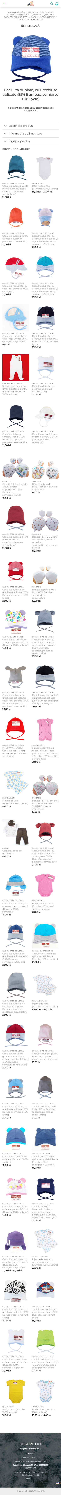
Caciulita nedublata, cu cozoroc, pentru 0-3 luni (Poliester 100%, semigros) (45, 438)
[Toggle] (5, 126)
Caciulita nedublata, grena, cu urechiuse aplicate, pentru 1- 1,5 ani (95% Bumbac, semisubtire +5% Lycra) (15, 1059)
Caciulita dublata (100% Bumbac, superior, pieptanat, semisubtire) (15, 239)
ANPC (28, 1478)
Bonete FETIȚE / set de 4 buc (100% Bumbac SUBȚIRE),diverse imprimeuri (45, 804)
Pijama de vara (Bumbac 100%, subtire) (15, 802)
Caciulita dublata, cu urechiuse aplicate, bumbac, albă (43, 389)
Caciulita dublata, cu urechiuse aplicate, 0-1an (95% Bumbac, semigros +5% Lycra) (15, 957)
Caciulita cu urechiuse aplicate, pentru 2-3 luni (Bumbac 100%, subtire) (15, 642)
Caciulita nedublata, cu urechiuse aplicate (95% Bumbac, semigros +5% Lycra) (15, 1313)
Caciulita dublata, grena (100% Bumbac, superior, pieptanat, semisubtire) (15, 541)
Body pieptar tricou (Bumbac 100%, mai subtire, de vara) (43, 906)
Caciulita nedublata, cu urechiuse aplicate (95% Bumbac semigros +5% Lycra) (15, 1110)
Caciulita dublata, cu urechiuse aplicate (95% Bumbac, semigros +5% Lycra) (45, 340)
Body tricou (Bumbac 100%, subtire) (14, 1410)
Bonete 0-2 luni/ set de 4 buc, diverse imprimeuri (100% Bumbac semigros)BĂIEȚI (14, 489)
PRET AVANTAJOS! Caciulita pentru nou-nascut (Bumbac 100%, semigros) (14, 752)
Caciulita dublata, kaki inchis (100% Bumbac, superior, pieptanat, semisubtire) (44, 1110)
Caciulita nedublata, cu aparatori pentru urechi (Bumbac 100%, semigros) (15, 907)
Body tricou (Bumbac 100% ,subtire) (44, 1410)
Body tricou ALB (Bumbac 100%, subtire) (45, 187)
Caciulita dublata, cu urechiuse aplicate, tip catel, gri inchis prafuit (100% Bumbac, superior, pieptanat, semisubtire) (44, 646)
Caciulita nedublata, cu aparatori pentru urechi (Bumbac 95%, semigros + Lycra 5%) (15, 1263)
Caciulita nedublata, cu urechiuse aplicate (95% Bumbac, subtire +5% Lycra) (45, 1313)
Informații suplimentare (25, 133)
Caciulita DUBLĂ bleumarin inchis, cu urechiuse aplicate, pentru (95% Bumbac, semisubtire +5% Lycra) (44, 1212)
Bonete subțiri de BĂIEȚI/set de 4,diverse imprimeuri (44, 487)
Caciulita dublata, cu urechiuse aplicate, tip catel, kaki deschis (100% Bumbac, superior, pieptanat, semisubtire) (15, 700)
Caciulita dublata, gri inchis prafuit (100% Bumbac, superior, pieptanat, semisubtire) (15, 1007)
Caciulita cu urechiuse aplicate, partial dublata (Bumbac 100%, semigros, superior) (15, 1363)
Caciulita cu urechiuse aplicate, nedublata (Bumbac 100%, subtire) (45, 956)
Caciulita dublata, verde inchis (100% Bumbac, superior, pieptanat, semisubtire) (15, 190)
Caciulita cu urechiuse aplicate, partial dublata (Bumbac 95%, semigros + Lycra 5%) (45, 1160)
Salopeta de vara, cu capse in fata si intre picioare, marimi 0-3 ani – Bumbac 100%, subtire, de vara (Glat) (45, 753)
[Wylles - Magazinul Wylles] (30, 3)
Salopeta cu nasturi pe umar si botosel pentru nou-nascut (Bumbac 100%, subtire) (14, 390)
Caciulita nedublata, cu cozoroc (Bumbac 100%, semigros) (15, 289)
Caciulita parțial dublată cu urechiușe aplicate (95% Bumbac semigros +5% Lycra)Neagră (45, 699)
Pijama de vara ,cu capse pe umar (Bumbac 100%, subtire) (45, 1262)
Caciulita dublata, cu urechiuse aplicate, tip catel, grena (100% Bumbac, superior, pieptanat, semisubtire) (44, 856)
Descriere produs (21, 125)
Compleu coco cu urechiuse (12, 852)
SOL (33, 1478)
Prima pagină (15, 12)
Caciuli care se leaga (30, 19)
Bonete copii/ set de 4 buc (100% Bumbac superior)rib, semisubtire (44, 593)
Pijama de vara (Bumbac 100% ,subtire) (45, 1005)
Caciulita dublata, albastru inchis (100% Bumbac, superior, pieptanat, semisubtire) (15, 438)
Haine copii (32, 12)
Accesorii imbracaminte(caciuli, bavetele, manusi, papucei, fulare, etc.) (29, 14)
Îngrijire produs (19, 141)
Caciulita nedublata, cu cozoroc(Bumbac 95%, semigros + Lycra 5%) (14, 339)
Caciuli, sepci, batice (43, 17)
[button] (4, 4)
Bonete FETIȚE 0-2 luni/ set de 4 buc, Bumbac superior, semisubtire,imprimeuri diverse (45, 542)
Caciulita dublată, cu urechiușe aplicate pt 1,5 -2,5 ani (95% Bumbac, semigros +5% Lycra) (45, 240)
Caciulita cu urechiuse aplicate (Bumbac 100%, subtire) (15, 1159)
